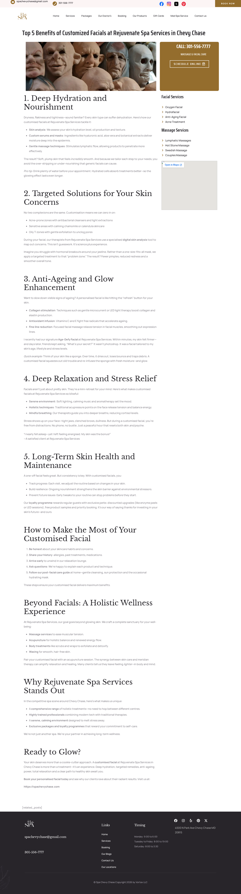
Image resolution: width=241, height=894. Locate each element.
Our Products (140, 15)
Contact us (200, 15)
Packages (86, 15)
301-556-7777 (66, 2)
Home (56, 15)
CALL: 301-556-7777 (193, 46)
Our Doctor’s (104, 15)
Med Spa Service (179, 15)
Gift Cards (158, 15)
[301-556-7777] (55, 3)
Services (70, 15)
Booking (122, 15)
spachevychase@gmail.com (45, 837)
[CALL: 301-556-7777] (165, 50)
